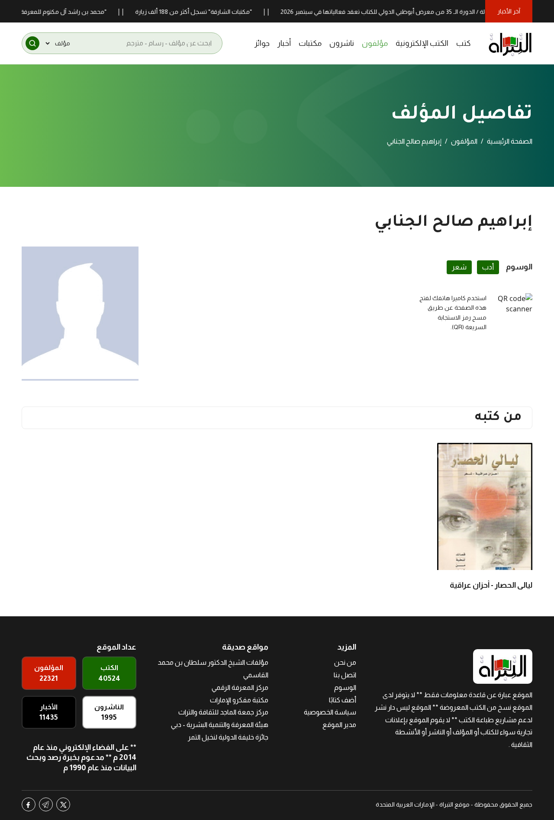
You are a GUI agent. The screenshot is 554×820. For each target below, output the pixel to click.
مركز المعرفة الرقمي (240, 687)
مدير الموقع (339, 724)
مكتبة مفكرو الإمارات (239, 700)
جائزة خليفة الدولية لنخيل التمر (228, 737)
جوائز (262, 43)
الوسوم (345, 687)
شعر (459, 267)
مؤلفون (375, 43)
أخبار (284, 43)
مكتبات (310, 43)
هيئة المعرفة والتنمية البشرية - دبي (219, 724)
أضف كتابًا (342, 700)
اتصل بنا (345, 675)
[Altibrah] (510, 43)
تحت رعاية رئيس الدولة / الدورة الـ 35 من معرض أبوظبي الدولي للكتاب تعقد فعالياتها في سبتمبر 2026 (421, 11)
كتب (463, 43)
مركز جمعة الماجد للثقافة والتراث (223, 712)
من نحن (345, 662)
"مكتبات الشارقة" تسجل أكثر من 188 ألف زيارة (206, 11)
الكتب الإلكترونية (422, 43)
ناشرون (341, 43)
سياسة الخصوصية (330, 712)
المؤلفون (464, 141)
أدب (488, 267)
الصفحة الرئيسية (509, 141)
